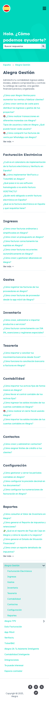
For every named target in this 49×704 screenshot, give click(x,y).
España (7, 65)
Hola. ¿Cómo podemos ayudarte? (24, 37)
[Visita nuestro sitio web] (36, 693)
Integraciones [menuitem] (11, 660)
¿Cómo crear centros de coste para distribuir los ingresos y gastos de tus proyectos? (21, 107)
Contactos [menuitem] (12, 604)
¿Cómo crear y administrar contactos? (22, 444)
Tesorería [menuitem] (12, 593)
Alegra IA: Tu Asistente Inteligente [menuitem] (21, 648)
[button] (44, 565)
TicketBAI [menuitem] (9, 643)
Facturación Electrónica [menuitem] (19, 571)
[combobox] (22, 46)
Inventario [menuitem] (12, 587)
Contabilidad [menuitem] (14, 599)
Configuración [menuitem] (14, 610)
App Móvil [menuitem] (9, 632)
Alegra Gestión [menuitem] (11, 565)
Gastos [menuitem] (10, 582)
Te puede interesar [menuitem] (14, 665)
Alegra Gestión (22, 65)
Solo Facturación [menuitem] (13, 626)
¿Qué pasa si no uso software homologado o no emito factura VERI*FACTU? (19, 187)
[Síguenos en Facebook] (30, 687)
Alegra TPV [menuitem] (10, 621)
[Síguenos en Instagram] (36, 687)
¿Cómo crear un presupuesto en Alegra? (23, 237)
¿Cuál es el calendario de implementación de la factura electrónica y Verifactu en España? (24, 166)
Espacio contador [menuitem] (13, 671)
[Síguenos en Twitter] (42, 687)
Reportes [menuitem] (11, 615)
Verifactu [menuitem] (9, 637)
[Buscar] (43, 46)
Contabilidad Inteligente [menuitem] (17, 654)
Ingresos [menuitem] (11, 576)
